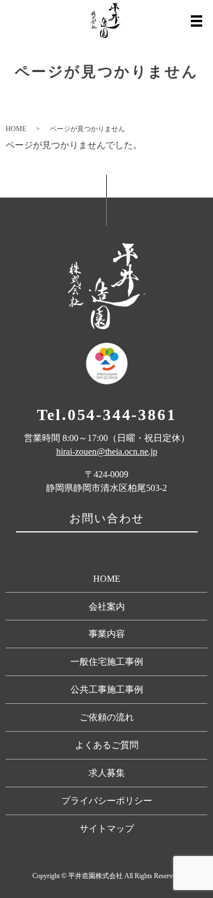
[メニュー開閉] (196, 21)
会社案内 (107, 606)
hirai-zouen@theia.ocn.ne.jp (106, 451)
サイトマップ (107, 828)
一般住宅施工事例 (106, 661)
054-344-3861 (122, 414)
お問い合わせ (106, 518)
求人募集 (107, 773)
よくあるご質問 (107, 745)
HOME (16, 129)
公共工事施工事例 (106, 689)
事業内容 (107, 634)
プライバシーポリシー (106, 800)
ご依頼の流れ (107, 717)
